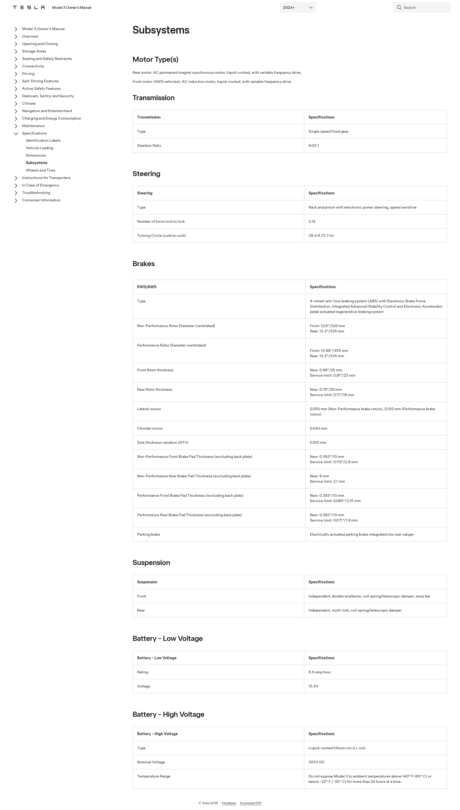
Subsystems (36, 163)
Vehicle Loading (39, 148)
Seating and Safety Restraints (47, 58)
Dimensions (36, 155)
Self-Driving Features (40, 81)
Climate (29, 103)
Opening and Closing (40, 44)
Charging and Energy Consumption (51, 118)
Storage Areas (34, 51)
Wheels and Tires (40, 170)
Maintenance (33, 126)
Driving (28, 73)
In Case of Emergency (40, 185)
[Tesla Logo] (29, 7)
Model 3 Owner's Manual (71, 7)
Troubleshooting (36, 192)
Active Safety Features (41, 88)
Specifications (34, 133)
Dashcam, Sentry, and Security (48, 96)
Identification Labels (43, 140)
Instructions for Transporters (46, 178)
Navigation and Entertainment (47, 111)
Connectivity (33, 66)
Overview (30, 36)
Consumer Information (41, 200)
